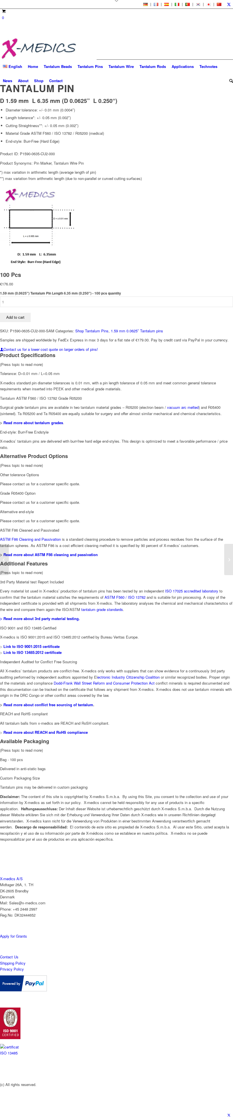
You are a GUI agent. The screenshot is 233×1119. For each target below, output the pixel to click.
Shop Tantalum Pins (92, 330)
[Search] (229, 81)
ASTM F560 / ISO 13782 (126, 597)
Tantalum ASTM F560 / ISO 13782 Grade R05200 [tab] (41, 398)
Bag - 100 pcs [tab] (11, 759)
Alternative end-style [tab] (17, 511)
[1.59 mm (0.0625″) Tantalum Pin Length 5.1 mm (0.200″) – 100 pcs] (4, 559)
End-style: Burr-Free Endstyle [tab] (24, 432)
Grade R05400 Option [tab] (18, 493)
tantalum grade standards (102, 609)
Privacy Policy (12, 969)
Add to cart (15, 317)
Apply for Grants (13, 936)
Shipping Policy (13, 963)
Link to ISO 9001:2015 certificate (31, 646)
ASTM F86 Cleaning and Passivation (30, 539)
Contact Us (9, 957)
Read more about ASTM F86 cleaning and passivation (50, 554)
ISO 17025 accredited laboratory (191, 591)
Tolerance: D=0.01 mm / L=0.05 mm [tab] (30, 373)
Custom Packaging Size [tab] (20, 778)
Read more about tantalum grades (33, 422)
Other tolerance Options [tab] (19, 474)
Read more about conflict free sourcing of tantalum (48, 704)
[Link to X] (228, 4)
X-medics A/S (11, 878)
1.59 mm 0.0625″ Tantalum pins (137, 330)
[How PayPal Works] (23, 989)
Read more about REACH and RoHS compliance (45, 732)
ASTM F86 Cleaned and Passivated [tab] (29, 530)
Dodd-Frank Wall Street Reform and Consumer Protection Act (105, 683)
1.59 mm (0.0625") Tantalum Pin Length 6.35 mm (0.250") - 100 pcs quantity (60, 293)
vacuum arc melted (183, 407)
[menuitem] (145, 4)
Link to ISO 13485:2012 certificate (32, 652)
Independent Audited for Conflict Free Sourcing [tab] (38, 661)
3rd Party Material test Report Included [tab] (32, 582)
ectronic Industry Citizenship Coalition (128, 677)
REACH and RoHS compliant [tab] (24, 713)
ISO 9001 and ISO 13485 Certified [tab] (28, 628)
